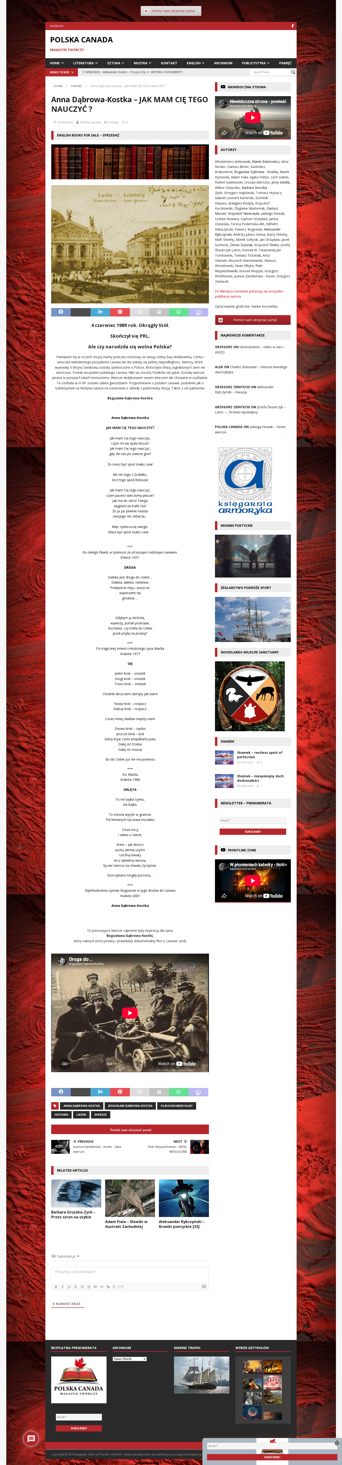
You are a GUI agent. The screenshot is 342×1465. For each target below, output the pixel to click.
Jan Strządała (270, 239)
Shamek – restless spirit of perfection (259, 754)
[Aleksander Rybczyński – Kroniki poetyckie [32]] (184, 1198)
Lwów (81, 1115)
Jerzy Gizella (280, 182)
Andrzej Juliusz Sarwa (249, 234)
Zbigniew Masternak (249, 208)
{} (114, 1286)
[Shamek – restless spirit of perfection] (224, 758)
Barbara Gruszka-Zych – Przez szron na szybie (73, 1215)
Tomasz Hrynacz (268, 192)
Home (55, 63)
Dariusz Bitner (238, 166)
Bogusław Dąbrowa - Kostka (256, 172)
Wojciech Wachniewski (245, 260)
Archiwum (223, 63)
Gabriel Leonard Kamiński (234, 198)
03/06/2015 (65, 122)
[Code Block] (101, 1287)
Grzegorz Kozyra (240, 203)
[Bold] (56, 1287)
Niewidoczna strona (247, 87)
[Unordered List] (88, 1287)
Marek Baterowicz (265, 161)
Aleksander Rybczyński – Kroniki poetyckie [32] (182, 1224)
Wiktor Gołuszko (227, 187)
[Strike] (75, 1287)
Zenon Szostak (241, 245)
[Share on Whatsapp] (178, 312)
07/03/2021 (247, 762)
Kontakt (169, 63)
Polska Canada (90, 122)
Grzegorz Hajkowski (239, 192)
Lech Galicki (279, 177)
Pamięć (285, 63)
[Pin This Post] (120, 312)
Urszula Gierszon (257, 182)
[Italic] (62, 1287)
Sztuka (113, 63)
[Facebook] (292, 26)
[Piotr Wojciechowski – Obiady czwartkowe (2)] (272, 1397)
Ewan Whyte (244, 265)
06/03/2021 (247, 786)
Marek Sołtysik (247, 239)
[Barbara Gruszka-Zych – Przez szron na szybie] (76, 1193)
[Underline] (69, 1287)
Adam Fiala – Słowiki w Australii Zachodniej (126, 1224)
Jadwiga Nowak (272, 213)
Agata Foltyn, (260, 177)
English (194, 63)
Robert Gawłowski (228, 182)
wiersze (100, 1115)
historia (61, 1115)
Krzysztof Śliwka (266, 245)
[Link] (108, 1287)
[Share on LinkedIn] (100, 312)
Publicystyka (254, 63)
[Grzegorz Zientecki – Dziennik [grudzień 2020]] (272, 1367)
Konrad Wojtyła (251, 271)
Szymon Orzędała (254, 219)
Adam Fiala (239, 177)
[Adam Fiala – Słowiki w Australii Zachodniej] (130, 1198)
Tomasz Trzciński (247, 255)
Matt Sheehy (224, 239)
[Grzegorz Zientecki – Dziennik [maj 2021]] (252, 1413)
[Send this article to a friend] (139, 312)
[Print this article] (159, 312)
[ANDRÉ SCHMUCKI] (272, 1416)
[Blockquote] (95, 1287)
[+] (120, 1286)
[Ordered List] (82, 1287)
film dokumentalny (177, 1106)
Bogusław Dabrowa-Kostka (130, 1106)
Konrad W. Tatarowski (258, 250)
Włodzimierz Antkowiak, (233, 161)
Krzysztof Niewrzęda (243, 213)
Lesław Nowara (227, 219)
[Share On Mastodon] (198, 312)
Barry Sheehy (277, 234)
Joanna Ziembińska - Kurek (254, 276)
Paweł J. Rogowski (248, 229)
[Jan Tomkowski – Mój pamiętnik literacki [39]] (252, 1384)
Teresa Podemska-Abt (247, 224)
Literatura (83, 63)
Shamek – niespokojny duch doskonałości (260, 778)
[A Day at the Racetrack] (252, 1398)
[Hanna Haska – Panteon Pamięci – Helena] (272, 1382)
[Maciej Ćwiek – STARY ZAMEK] (252, 1367)
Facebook (57, 26)
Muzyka (141, 63)
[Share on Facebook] (61, 312)
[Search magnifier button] (293, 72)
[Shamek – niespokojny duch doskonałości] (224, 781)
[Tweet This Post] (80, 312)
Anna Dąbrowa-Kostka (82, 1106)
